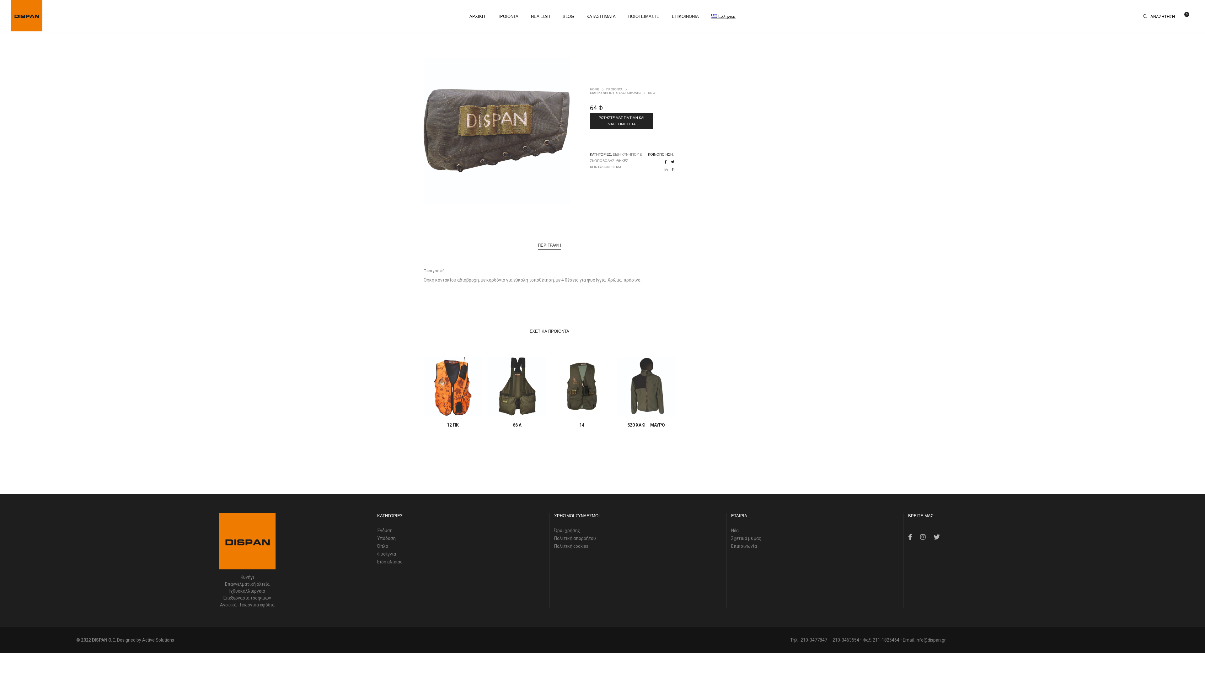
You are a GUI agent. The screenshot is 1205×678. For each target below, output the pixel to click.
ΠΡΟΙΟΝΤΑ (614, 89)
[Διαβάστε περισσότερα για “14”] (567, 410)
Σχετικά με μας (746, 538)
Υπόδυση (386, 538)
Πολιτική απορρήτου (575, 538)
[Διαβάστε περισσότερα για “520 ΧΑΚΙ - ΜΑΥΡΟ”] (631, 410)
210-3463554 (846, 640)
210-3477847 (814, 640)
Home (594, 89)
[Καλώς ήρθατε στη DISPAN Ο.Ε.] (26, 28)
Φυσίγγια (386, 554)
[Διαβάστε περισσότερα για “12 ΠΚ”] (438, 410)
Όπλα (382, 546)
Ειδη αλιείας (390, 561)
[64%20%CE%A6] (666, 161)
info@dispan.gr (931, 640)
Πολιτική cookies (571, 546)
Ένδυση (385, 530)
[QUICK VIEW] (467, 410)
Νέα (735, 530)
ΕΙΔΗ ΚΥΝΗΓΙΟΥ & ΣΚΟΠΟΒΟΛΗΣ (615, 92)
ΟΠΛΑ (616, 167)
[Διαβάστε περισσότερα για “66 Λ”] (502, 410)
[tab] (549, 245)
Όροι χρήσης (567, 530)
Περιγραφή (549, 245)
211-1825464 (886, 640)
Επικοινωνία (744, 546)
